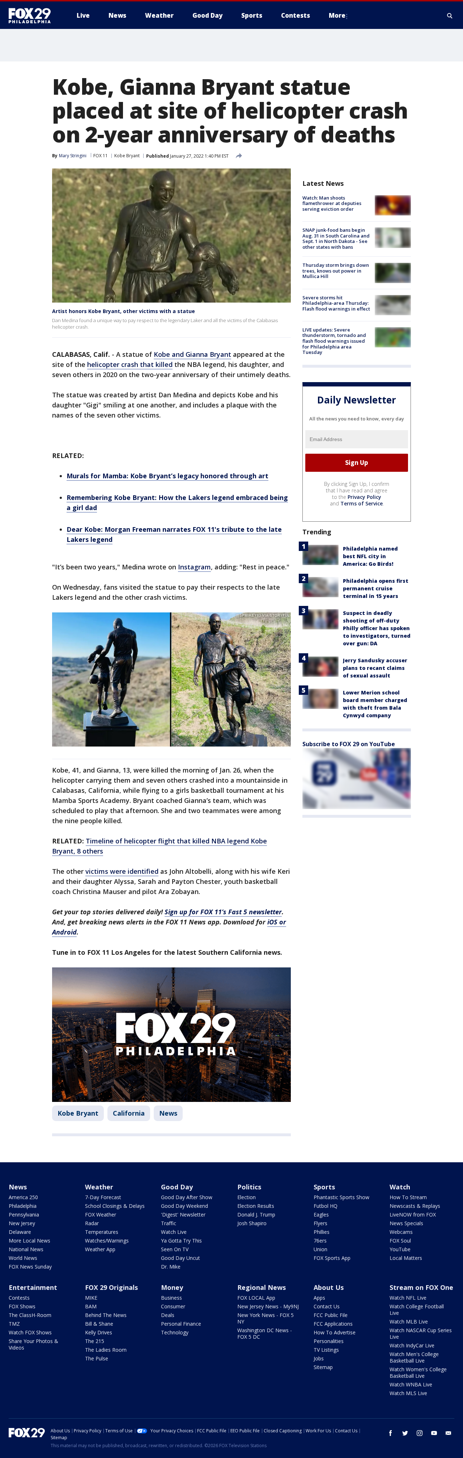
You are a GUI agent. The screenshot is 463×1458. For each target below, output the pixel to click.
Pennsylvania (24, 1214)
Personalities (329, 1341)
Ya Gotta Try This (181, 1240)
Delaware (20, 1231)
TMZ (14, 1323)
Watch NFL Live (408, 1297)
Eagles (321, 1214)
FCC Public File (331, 1315)
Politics (249, 1187)
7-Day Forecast (103, 1197)
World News (23, 1257)
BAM (91, 1306)
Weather (99, 1187)
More (337, 15)
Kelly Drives (98, 1332)
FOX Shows (22, 1306)
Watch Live (174, 1231)
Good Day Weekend (184, 1205)
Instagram (194, 567)
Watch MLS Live (408, 1393)
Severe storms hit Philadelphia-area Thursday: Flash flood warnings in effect (336, 303)
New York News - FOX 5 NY (265, 1318)
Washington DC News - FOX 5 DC (264, 1333)
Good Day (177, 1187)
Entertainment (33, 1287)
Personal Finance (181, 1323)
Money (172, 1287)
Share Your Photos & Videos (33, 1344)
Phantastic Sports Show (341, 1197)
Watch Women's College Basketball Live (418, 1372)
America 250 (23, 1197)
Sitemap (323, 1367)
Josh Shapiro (252, 1223)
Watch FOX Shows (30, 1332)
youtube (434, 1433)
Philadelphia (23, 1205)
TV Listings (326, 1349)
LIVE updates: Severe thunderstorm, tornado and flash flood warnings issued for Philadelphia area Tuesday (334, 340)
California (129, 1113)
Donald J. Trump (256, 1214)
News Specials (406, 1223)
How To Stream (408, 1197)
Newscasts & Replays (415, 1205)
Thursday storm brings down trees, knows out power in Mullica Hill (335, 271)
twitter (405, 1433)
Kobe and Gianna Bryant (192, 354)
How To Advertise (335, 1332)
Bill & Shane (99, 1323)
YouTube (400, 1249)
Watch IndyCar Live (412, 1345)
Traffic (168, 1223)
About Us (329, 1287)
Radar (92, 1223)
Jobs (319, 1358)
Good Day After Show (186, 1197)
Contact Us (327, 1306)
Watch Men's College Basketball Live (414, 1357)
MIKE (91, 1297)
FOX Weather (100, 1214)
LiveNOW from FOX (413, 1214)
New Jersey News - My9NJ (268, 1306)
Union (320, 1249)
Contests (19, 1297)
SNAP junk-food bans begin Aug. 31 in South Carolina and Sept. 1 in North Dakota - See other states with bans (336, 238)
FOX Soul (400, 1240)
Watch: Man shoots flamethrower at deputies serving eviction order (331, 203)
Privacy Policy (364, 496)
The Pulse (96, 1358)
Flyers (320, 1223)
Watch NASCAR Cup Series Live (421, 1333)
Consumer (173, 1306)
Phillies (322, 1231)
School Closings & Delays (115, 1205)
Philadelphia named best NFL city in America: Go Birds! (370, 556)
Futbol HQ (325, 1205)
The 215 (94, 1341)
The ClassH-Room (30, 1315)
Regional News (261, 1287)
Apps (319, 1297)
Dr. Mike (170, 1266)
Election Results (255, 1205)
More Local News (29, 1240)
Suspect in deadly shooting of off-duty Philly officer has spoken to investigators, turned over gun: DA (377, 628)
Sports (324, 1187)
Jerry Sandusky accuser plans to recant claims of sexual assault (375, 668)
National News (26, 1249)
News (168, 1113)
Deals (167, 1315)
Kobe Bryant (127, 156)
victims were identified (121, 871)
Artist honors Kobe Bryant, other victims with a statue (123, 311)
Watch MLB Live (409, 1321)
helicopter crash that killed (130, 364)
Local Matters (406, 1257)
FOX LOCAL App (256, 1297)
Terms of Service (361, 503)
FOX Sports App (332, 1257)
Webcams (401, 1231)
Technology (174, 1332)
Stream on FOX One (421, 1287)
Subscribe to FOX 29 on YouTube (348, 744)
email (448, 1433)
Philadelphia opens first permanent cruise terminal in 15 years (375, 588)
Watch (400, 1187)
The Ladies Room (106, 1349)
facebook (390, 1433)
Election (246, 1197)
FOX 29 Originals (111, 1287)
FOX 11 (100, 156)
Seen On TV (174, 1249)
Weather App (100, 1249)
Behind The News (106, 1315)
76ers (320, 1240)
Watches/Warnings (107, 1240)
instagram (419, 1433)
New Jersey (22, 1223)
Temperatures (101, 1231)
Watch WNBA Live (411, 1384)
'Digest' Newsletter (183, 1214)
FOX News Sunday (30, 1266)
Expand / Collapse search (450, 15)
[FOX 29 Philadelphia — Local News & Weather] (32, 15)
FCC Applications (333, 1323)
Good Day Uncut (180, 1257)
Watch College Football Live (417, 1309)
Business (171, 1297)
